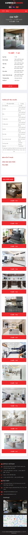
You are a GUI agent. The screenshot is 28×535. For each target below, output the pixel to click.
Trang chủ (9, 19)
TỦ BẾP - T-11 (14, 428)
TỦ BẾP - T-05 (14, 292)
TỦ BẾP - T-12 (14, 451)
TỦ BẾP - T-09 (14, 383)
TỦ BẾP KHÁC (18, 19)
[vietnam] (17, 7)
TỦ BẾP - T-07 (14, 337)
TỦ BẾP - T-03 (14, 246)
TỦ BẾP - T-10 (14, 406)
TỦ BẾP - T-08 (14, 360)
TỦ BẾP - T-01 (14, 200)
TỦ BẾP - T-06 (14, 314)
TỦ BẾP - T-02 (14, 223)
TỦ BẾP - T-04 (14, 269)
